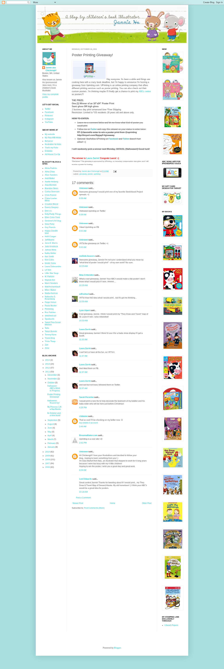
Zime (47, 348)
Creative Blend (51, 204)
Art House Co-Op (52, 154)
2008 (47, 459)
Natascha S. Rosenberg (50, 298)
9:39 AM (82, 198)
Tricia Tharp (50, 341)
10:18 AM (83, 492)
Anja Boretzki (51, 185)
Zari (46, 345)
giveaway (83, 174)
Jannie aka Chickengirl (51, 69)
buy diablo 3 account (88, 423)
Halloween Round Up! (53, 402)
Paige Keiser (50, 302)
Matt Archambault (52, 287)
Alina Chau (50, 172)
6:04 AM (82, 470)
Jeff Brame (49, 240)
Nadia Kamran (51, 293)
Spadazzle (49, 319)
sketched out (50, 316)
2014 (47, 360)
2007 (47, 463)
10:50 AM (83, 301)
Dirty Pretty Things (53, 214)
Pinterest (49, 116)
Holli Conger (50, 236)
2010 (47, 452)
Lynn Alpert (84, 310)
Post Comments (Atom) (94, 508)
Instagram (49, 119)
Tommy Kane (50, 335)
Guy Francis (50, 227)
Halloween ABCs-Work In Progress (53, 388)
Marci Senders (51, 283)
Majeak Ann (50, 280)
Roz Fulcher (50, 312)
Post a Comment (83, 498)
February (52, 443)
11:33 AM (83, 339)
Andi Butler (50, 178)
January (51, 447)
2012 (47, 368)
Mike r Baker (50, 290)
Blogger (117, 648)
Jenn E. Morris (51, 243)
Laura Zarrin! (92, 158)
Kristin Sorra (50, 263)
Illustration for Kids (53, 144)
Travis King (50, 338)
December (52, 375)
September (53, 420)
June (50, 428)
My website (50, 134)
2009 (47, 456)
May (50, 432)
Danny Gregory (51, 207)
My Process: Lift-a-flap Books (54, 408)
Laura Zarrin (85, 329)
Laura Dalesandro (53, 266)
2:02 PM (83, 443)
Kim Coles (49, 260)
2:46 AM (82, 426)
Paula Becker (51, 306)
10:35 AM (83, 285)
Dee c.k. (48, 211)
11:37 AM (83, 356)
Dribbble (48, 151)
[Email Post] (115, 171)
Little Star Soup (51, 273)
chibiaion (83, 416)
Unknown (83, 188)
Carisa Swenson (52, 192)
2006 (47, 467)
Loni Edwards (85, 479)
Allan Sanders (51, 175)
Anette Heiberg (51, 182)
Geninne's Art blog (53, 221)
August (51, 424)
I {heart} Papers (171, 625)
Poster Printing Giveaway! (53, 395)
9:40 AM (82, 231)
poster (90, 174)
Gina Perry (49, 224)
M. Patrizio (49, 276)
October (51, 383)
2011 (47, 372)
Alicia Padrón (51, 168)
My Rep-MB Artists (53, 137)
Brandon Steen (51, 188)
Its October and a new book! (54, 414)
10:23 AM (83, 266)
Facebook (113, 139)
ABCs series (145, 91)
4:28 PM (83, 407)
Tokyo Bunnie (51, 331)
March (51, 439)
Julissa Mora (50, 250)
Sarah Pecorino (86, 397)
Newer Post (78, 503)
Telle (47, 328)
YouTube (49, 122)
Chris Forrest (50, 195)
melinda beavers (87, 256)
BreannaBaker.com (88, 435)
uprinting (97, 174)
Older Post (146, 503)
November (52, 379)
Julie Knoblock (51, 246)
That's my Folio (51, 147)
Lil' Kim (48, 270)
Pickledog (49, 309)
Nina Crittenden (86, 275)
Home (112, 503)
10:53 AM (83, 320)
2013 (47, 364)
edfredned (84, 294)
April (50, 435)
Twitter (94, 129)
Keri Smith (49, 256)
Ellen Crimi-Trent (52, 217)
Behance (49, 141)
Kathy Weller (50, 253)
